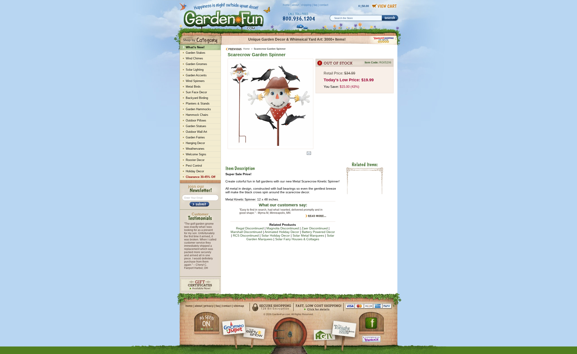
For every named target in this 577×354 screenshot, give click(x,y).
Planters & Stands (198, 103)
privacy (209, 305)
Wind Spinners (195, 81)
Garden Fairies (195, 137)
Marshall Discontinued (246, 232)
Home (246, 48)
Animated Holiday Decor (282, 232)
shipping (306, 5)
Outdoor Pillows (196, 120)
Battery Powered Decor (318, 232)
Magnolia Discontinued (282, 228)
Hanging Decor (195, 143)
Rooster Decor (195, 160)
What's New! (195, 47)
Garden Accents (196, 75)
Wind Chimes (194, 58)
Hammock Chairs (197, 114)
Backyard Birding (197, 98)
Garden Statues (196, 126)
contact (323, 5)
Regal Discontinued (250, 228)
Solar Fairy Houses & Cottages (297, 239)
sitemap (239, 305)
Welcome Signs (196, 154)
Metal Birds (193, 86)
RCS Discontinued (246, 235)
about (295, 5)
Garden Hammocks (198, 109)
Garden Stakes (195, 52)
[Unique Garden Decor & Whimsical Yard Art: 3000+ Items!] (309, 44)
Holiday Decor (195, 171)
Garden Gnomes (196, 64)
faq (315, 5)
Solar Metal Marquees (308, 235)
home (286, 5)
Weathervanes (195, 148)
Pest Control (194, 165)
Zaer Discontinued (315, 228)
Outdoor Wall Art (196, 131)
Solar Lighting (195, 69)
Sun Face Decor (196, 92)
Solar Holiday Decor (275, 235)
